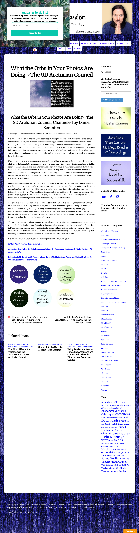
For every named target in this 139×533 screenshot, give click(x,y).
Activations (105, 235)
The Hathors (106, 377)
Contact (77, 48)
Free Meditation (107, 43)
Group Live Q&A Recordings (112, 286)
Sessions (104, 348)
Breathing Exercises (109, 260)
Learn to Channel (88, 43)
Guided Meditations (109, 290)
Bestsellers (105, 252)
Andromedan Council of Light (113, 239)
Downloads (105, 269)
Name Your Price (70, 43)
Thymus (104, 382)
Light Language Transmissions (113, 302)
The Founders (107, 373)
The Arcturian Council (110, 361)
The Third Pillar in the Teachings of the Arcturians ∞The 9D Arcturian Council (19, 353)
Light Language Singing (110, 298)
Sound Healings (107, 352)
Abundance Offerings (109, 231)
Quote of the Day (15, 344)
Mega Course (106, 319)
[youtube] (104, 197)
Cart (69, 48)
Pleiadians (105, 336)
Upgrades (105, 386)
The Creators (57, 344)
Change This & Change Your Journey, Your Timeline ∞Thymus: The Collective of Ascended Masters (30, 320)
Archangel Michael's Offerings (113, 248)
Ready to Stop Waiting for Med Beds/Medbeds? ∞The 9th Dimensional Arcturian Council (73, 320)
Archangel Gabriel (108, 244)
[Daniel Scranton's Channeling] (69, 33)
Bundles (104, 265)
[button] (35, 12)
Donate (120, 43)
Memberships (106, 327)
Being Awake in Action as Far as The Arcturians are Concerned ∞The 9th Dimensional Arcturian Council (80, 354)
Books (61, 48)
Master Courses (107, 315)
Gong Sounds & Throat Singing (113, 281)
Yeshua (104, 390)
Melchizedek (106, 323)
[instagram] (118, 197)
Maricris (104, 311)
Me (128, 43)
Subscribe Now (35, 32)
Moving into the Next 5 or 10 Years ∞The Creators (50, 348)
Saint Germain (107, 344)
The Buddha (106, 365)
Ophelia (104, 331)
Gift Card (104, 277)
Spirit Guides (106, 357)
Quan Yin (105, 340)
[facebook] (111, 197)
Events (104, 273)
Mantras (104, 306)
